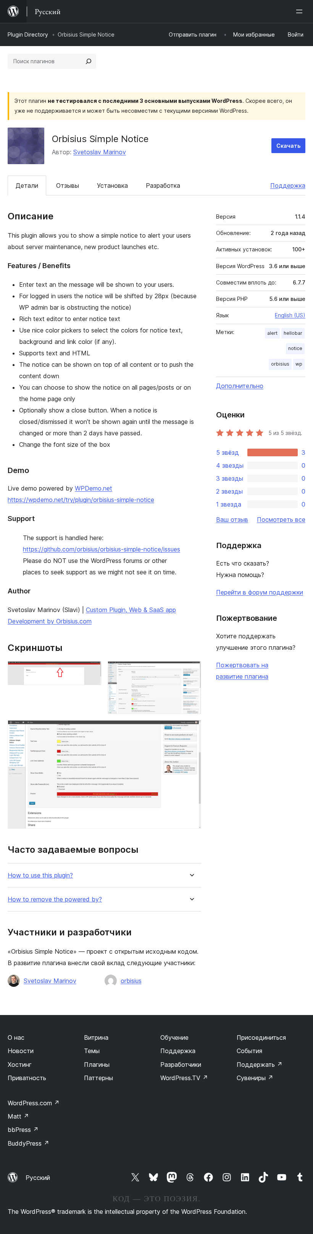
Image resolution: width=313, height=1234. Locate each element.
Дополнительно (239, 386)
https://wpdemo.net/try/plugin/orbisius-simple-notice (81, 500)
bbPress (23, 1129)
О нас (16, 1037)
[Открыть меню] (301, 11)
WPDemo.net (93, 488)
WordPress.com (34, 1103)
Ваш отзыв (232, 519)
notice (295, 348)
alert (272, 333)
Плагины (97, 1064)
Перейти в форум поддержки (259, 592)
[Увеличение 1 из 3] (91, 671)
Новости (21, 1051)
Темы (92, 1051)
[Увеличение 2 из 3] (191, 671)
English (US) (290, 315)
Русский (38, 1177)
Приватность (27, 1078)
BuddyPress (28, 1143)
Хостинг (20, 1064)
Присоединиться (261, 1037)
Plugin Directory (28, 34)
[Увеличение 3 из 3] (191, 730)
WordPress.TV (184, 1078)
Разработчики (180, 1064)
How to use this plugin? (40, 875)
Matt (18, 1116)
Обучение (174, 1037)
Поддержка (287, 185)
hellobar (293, 333)
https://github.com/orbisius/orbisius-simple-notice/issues (101, 549)
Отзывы (67, 185)
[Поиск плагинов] (88, 61)
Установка (112, 185)
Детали (27, 185)
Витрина (96, 1037)
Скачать (288, 145)
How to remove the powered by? (55, 899)
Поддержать (259, 1064)
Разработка (163, 185)
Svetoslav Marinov (99, 152)
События (249, 1051)
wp (298, 364)
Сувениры (255, 1078)
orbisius (131, 981)
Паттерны (98, 1078)
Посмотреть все (281, 519)
